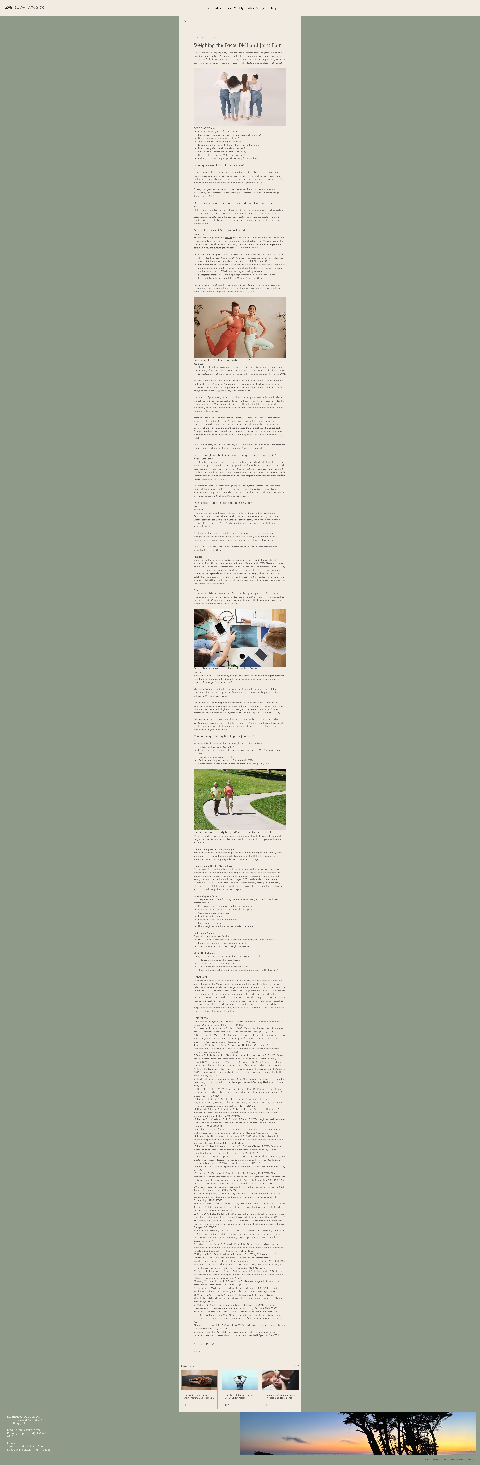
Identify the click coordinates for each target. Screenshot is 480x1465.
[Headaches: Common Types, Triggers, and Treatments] (280, 1380)
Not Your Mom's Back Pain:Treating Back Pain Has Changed (199, 1396)
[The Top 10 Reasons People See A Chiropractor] (240, 1380)
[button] (295, 21)
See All (296, 1365)
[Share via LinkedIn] (207, 1344)
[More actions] (284, 37)
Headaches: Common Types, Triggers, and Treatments (280, 1396)
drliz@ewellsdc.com (28, 1430)
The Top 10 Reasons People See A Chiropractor (239, 1396)
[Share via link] (213, 1344)
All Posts (184, 21)
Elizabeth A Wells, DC (29, 7)
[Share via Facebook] (195, 1344)
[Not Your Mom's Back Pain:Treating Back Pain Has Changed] (199, 1380)
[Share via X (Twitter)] (201, 1344)
